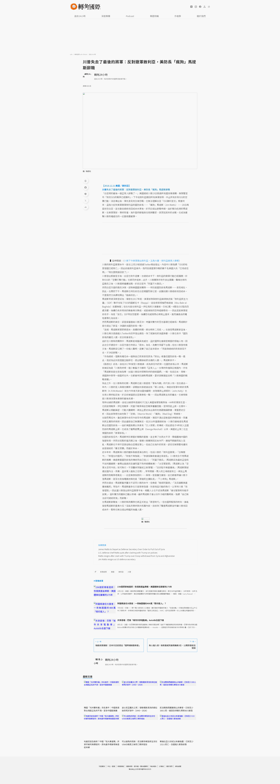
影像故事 (103, 572)
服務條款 (129, 766)
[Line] (85, 194)
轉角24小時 (101, 74)
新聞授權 (121, 766)
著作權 (136, 766)
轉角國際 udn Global (80, 54)
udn (71, 54)
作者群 (177, 16)
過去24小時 (80, 16)
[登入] (204, 7)
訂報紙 (161, 766)
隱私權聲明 (144, 766)
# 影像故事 (98, 580)
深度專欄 (105, 16)
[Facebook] (85, 187)
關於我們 (201, 16)
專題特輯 (154, 16)
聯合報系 (153, 766)
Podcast (130, 16)
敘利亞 (121, 572)
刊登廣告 (102, 766)
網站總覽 (178, 766)
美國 (112, 572)
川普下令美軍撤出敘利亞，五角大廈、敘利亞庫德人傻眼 (151, 260)
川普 (129, 572)
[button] (191, 7)
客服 (113, 766)
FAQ (109, 766)
